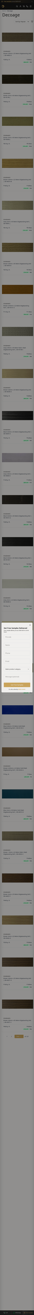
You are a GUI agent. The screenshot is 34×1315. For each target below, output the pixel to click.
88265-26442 (21, 689)
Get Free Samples (17, 685)
